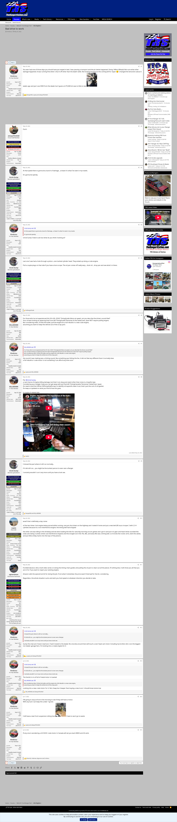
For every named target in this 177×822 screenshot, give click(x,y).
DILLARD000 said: (29, 347)
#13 (141, 661)
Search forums (17, 22)
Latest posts (149, 90)
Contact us (138, 807)
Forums (16, 19)
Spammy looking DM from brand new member (157, 136)
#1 (141, 66)
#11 (141, 564)
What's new (26, 19)
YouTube (96, 19)
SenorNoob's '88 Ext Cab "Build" (159, 150)
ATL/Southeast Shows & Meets (158, 164)
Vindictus (9, 31)
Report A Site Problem (154, 141)
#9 (141, 461)
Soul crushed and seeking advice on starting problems (159, 94)
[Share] (139, 66)
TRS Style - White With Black (14, 807)
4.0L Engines (151, 98)
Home (9, 19)
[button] (31, 19)
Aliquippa (18, 605)
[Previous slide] (147, 299)
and (31, 372)
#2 (141, 126)
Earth (19, 336)
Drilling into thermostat (156, 101)
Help (162, 807)
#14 (141, 696)
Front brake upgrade (155, 158)
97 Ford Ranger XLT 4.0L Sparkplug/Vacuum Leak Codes (159, 120)
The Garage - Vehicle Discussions (156, 124)
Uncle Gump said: (29, 228)
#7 (141, 343)
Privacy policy (156, 807)
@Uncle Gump (31, 380)
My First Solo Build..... (155, 109)
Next (12, 62)
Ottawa (19, 200)
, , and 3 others (38, 758)
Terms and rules (146, 807)
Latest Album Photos (152, 294)
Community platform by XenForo (84, 810)
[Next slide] (168, 299)
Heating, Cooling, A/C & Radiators (157, 106)
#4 (141, 225)
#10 (141, 518)
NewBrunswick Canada (14, 89)
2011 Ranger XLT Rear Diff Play (158, 144)
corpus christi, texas (15, 543)
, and (37, 95)
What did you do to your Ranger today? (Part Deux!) (159, 128)
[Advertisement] (74, 46)
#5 (141, 258)
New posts (8, 22)
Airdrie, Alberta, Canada (14, 158)
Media (36, 19)
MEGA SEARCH (107, 19)
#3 (141, 167)
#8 (141, 377)
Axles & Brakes (152, 161)
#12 (141, 627)
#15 (141, 730)
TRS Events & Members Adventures (157, 168)
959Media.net (104, 810)
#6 (141, 315)
